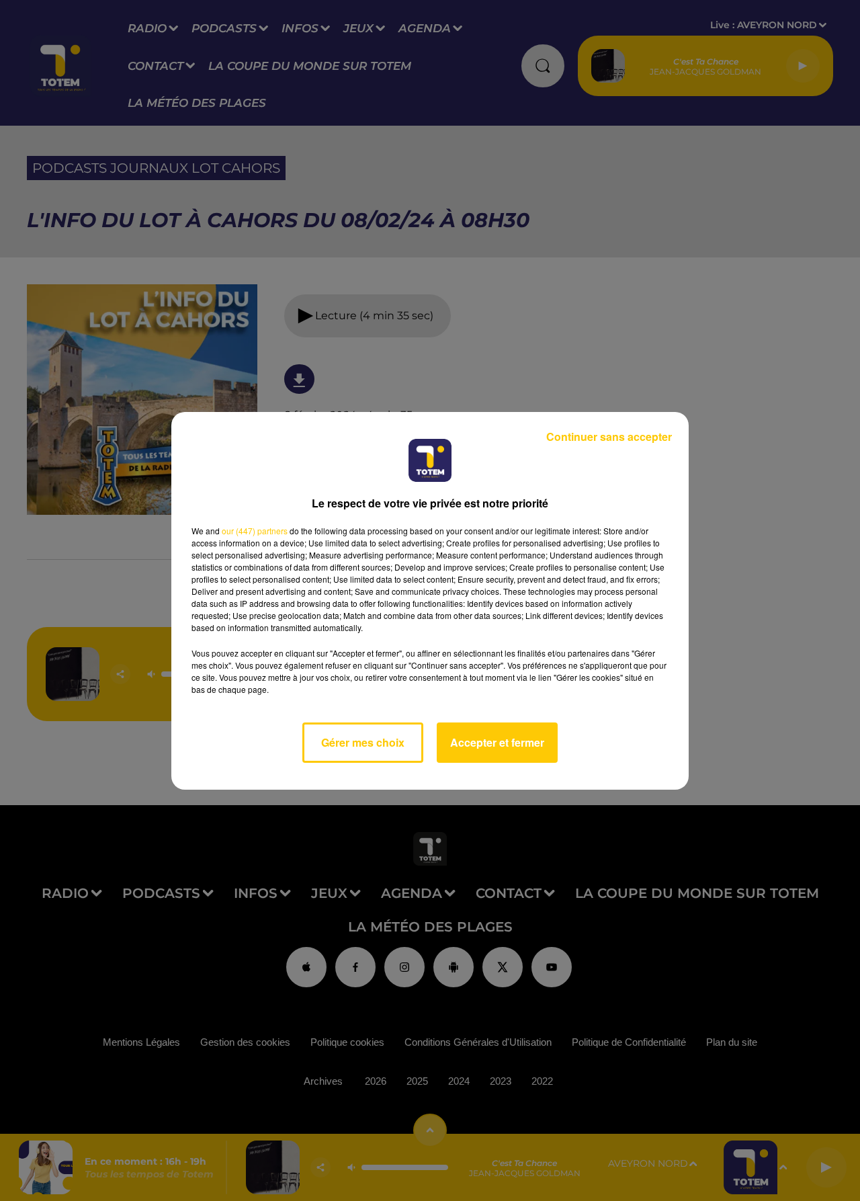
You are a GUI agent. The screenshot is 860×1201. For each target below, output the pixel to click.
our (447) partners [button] (255, 530)
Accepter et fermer (497, 742)
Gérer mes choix (362, 742)
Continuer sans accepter (609, 436)
